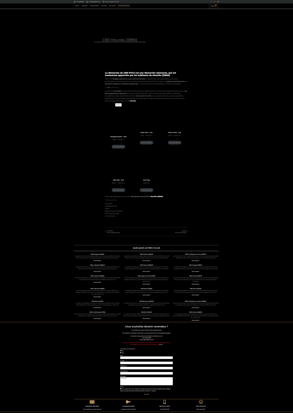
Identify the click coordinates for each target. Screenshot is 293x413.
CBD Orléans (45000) (146, 254)
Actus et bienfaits (94, 5)
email (160, 344)
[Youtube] (218, 1)
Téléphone (123, 366)
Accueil (77, 5)
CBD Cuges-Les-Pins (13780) (146, 276)
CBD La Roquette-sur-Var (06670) (195, 254)
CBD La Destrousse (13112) (97, 312)
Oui (122, 351)
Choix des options (118, 146)
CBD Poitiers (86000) (146, 265)
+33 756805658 (146, 338)
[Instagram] (214, 1)
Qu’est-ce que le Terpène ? (114, 211)
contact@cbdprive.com (146, 340)
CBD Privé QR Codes (112, 213)
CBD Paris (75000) (195, 288)
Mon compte (112, 5)
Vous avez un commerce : (128, 349)
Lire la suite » (97, 260)
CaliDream (108, 203)
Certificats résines (111, 206)
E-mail (122, 361)
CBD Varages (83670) (195, 265)
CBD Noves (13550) (146, 288)
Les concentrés (110, 216)
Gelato (107, 208)
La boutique (84, 5)
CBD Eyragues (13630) (97, 254)
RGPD (122, 387)
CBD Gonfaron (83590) (97, 276)
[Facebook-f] (211, 1)
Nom (121, 355)
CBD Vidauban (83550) (97, 288)
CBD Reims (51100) (97, 301)
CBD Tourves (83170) (195, 276)
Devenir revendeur (124, 5)
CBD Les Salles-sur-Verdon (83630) (195, 301)
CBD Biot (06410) (146, 312)
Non (123, 353)
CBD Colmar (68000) (195, 312)
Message (123, 376)
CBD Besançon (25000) (146, 301)
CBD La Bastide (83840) (97, 265)
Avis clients (104, 5)
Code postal (124, 371)
